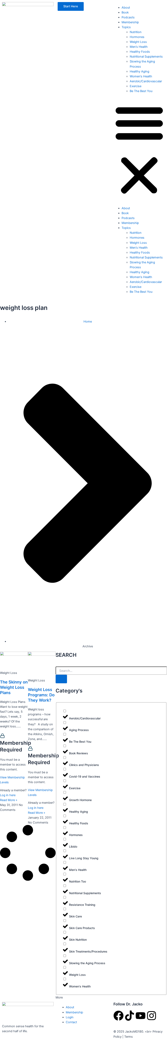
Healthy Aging (139, 71)
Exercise (135, 86)
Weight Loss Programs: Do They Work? (41, 695)
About (126, 7)
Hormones (137, 37)
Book (125, 12)
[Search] (61, 679)
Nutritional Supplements (146, 56)
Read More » (8, 800)
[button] (139, 150)
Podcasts (128, 17)
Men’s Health (139, 47)
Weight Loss (138, 42)
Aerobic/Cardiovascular (146, 81)
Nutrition (136, 32)
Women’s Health (141, 76)
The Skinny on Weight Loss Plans (14, 687)
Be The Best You (141, 91)
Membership (130, 22)
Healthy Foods (140, 51)
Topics (126, 27)
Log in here (7, 795)
